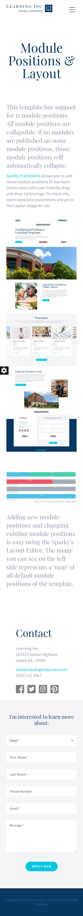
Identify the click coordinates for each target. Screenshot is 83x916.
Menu (72, 9)
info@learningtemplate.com (41, 669)
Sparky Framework (23, 175)
